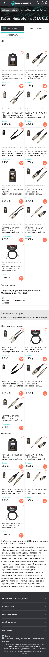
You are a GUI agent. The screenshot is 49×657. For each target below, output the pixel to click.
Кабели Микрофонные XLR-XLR (16, 317)
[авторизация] (42, 2)
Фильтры (12, 28)
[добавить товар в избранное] (45, 52)
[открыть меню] (3, 3)
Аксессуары (12, 35)
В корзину (21, 86)
